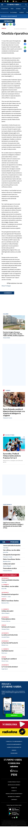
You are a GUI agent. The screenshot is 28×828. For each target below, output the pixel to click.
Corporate (14, 799)
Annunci (14, 750)
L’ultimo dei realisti (9, 564)
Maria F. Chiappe (6, 285)
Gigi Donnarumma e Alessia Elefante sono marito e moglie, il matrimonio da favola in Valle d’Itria (13, 525)
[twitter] (2, 1)
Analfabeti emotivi (7, 651)
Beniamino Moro (7, 561)
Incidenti (21, 12)
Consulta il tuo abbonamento (14, 741)
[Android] (14, 813)
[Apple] (14, 809)
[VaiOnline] (14, 771)
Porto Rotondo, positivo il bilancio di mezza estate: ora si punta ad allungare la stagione (14, 412)
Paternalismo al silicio (10, 568)
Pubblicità (14, 787)
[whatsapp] (7, 1)
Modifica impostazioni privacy (14, 793)
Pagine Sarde (14, 753)
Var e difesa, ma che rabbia (11, 550)
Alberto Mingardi (7, 566)
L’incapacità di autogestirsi (11, 555)
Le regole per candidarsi (9, 659)
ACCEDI (24, 1)
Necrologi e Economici (14, 784)
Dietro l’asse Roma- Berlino (11, 559)
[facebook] (5, 1)
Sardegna (18, 8)
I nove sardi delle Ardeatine (12, 545)
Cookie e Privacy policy (14, 781)
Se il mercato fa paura (8, 627)
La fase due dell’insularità (10, 643)
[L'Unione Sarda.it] (14, 4)
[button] (4, 24)
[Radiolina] (14, 732)
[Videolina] (14, 724)
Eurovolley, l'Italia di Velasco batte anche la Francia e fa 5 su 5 (12, 456)
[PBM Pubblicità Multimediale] (14, 775)
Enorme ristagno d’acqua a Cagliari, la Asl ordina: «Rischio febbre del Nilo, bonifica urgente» (13, 333)
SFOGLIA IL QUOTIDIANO (8, 16)
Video (12, 8)
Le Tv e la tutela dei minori (10, 667)
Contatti (14, 790)
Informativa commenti (14, 796)
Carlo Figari (5, 547)
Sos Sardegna (13, 12)
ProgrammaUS (4, 8)
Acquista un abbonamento (14, 744)
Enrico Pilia (5, 552)
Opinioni (8, 21)
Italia (24, 8)
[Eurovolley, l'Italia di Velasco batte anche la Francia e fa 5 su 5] (14, 444)
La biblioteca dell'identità (14, 747)
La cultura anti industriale (10, 635)
